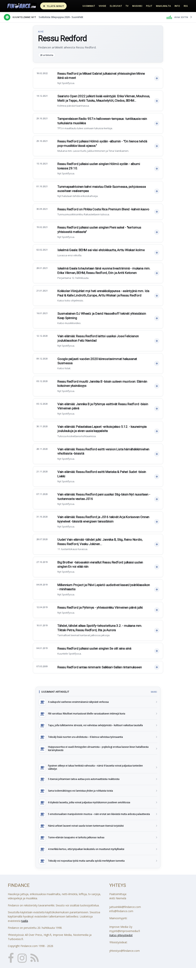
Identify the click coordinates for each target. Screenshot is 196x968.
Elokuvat (116, 5)
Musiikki (137, 5)
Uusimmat (88, 5)
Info (177, 5)
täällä (24, 921)
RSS (186, 5)
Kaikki (154, 692)
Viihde (102, 5)
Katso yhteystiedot (121, 935)
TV (127, 5)
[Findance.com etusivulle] (22, 6)
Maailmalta (163, 5)
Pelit (149, 5)
